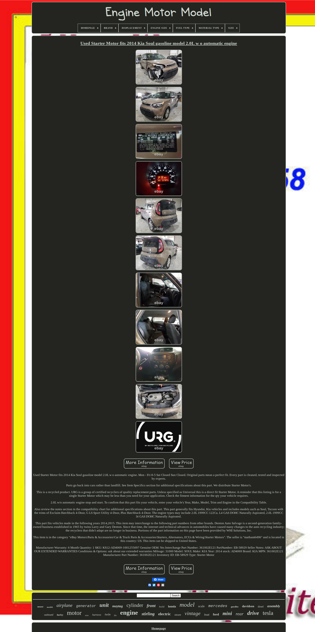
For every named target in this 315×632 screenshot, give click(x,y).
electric (164, 614)
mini (227, 613)
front (151, 605)
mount (40, 606)
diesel (261, 606)
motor (74, 612)
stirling (148, 613)
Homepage (158, 628)
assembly (273, 606)
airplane (65, 605)
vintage (193, 613)
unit (104, 605)
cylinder (135, 605)
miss (87, 615)
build (161, 606)
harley (60, 614)
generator (86, 606)
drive (253, 613)
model (187, 604)
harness (96, 614)
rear (240, 613)
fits (115, 615)
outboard (48, 614)
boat (206, 614)
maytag (117, 606)
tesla (268, 613)
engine (129, 612)
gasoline (234, 606)
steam (177, 614)
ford (216, 614)
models (50, 607)
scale (201, 606)
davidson (248, 606)
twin (107, 614)
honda (172, 606)
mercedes (217, 606)
